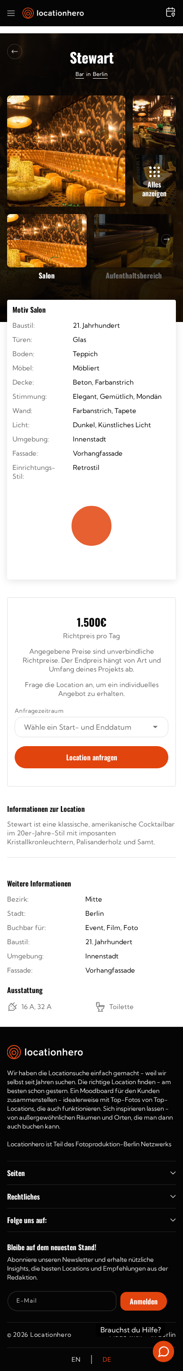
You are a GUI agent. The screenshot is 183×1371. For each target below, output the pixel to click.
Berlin (100, 74)
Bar (80, 74)
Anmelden (144, 1301)
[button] (11, 13)
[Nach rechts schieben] (166, 239)
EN (76, 1359)
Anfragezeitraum (39, 710)
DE (107, 1359)
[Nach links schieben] (17, 239)
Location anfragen (91, 757)
